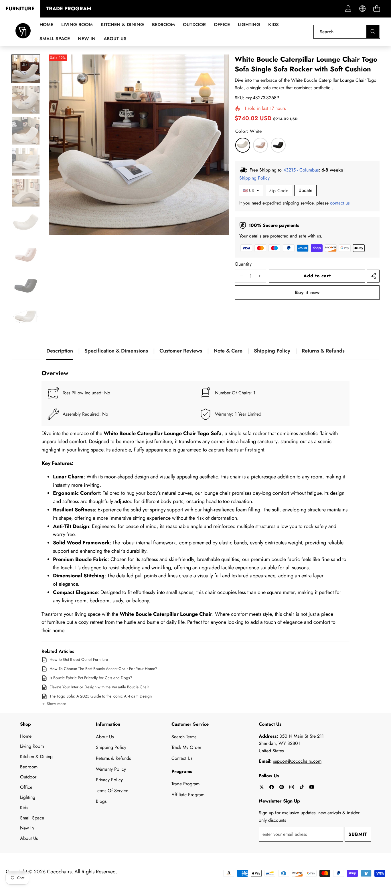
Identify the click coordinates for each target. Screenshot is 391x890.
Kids (24, 807)
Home (25, 736)
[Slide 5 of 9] (25, 192)
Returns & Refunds (323, 351)
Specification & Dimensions (116, 351)
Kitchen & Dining (36, 756)
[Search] (372, 31)
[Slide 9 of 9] (25, 316)
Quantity (243, 264)
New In (27, 828)
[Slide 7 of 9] (25, 254)
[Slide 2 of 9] (25, 99)
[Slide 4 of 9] (25, 161)
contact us (339, 203)
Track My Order (186, 747)
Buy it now (307, 292)
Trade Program (185, 783)
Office (26, 787)
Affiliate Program (187, 794)
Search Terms (183, 736)
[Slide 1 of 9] (25, 68)
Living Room (32, 746)
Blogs (101, 801)
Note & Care (228, 351)
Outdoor (28, 777)
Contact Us (181, 758)
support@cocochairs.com (297, 761)
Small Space (32, 818)
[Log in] (347, 8)
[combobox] (346, 31)
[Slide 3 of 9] (25, 130)
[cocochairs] (23, 31)
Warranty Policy (111, 769)
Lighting (27, 797)
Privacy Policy (109, 779)
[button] (376, 8)
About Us (29, 838)
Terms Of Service (112, 790)
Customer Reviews (180, 351)
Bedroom (28, 767)
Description (59, 351)
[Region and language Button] (362, 8)
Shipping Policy (272, 351)
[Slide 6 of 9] (25, 223)
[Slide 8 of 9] (25, 285)
